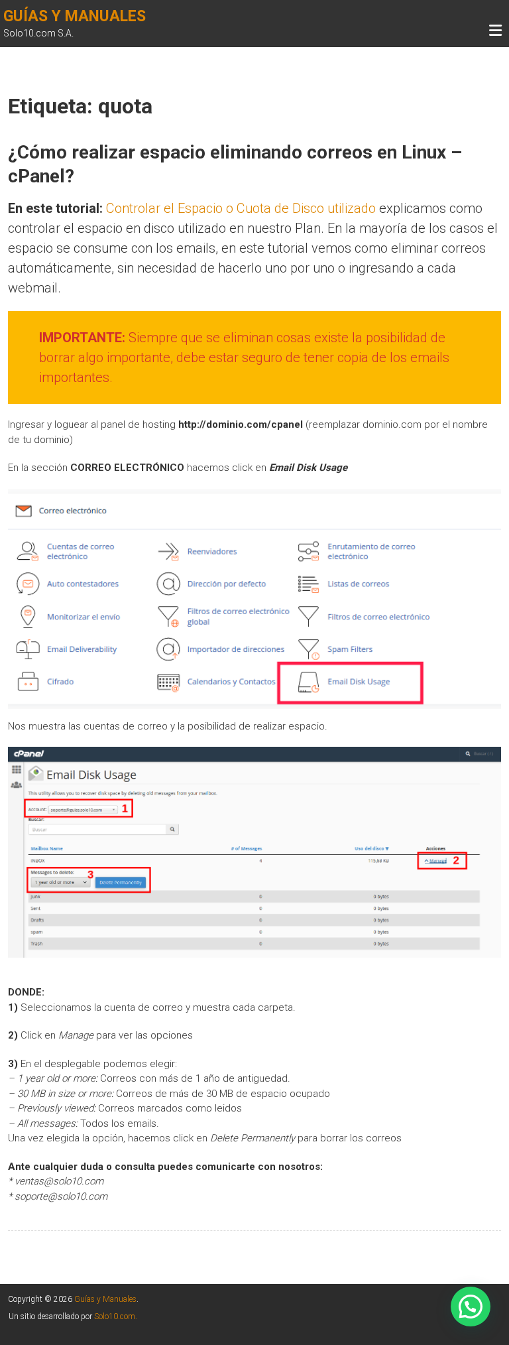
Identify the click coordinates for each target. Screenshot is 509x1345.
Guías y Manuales (74, 16)
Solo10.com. (115, 1316)
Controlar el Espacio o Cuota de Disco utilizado (241, 208)
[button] (470, 1306)
